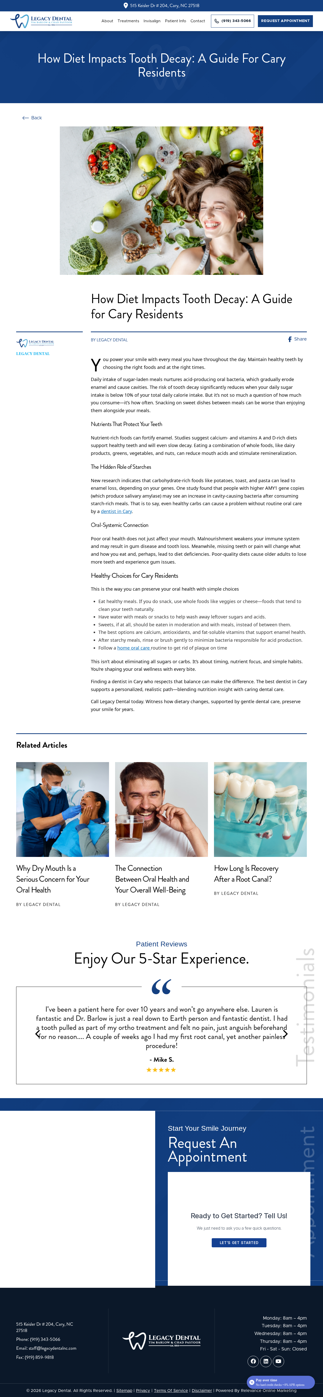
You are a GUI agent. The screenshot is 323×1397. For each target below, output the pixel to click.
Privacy (143, 1391)
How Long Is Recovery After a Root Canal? (246, 873)
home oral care (134, 648)
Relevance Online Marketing (269, 1391)
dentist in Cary (116, 511)
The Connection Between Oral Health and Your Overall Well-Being (152, 879)
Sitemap (124, 1391)
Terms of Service (171, 1391)
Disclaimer (202, 1391)
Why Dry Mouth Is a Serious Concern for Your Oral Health (52, 879)
